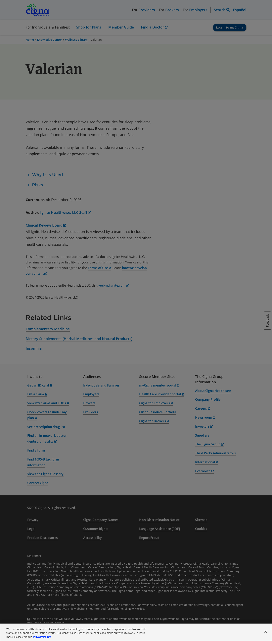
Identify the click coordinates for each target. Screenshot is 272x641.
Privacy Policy (42, 637)
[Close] (265, 631)
